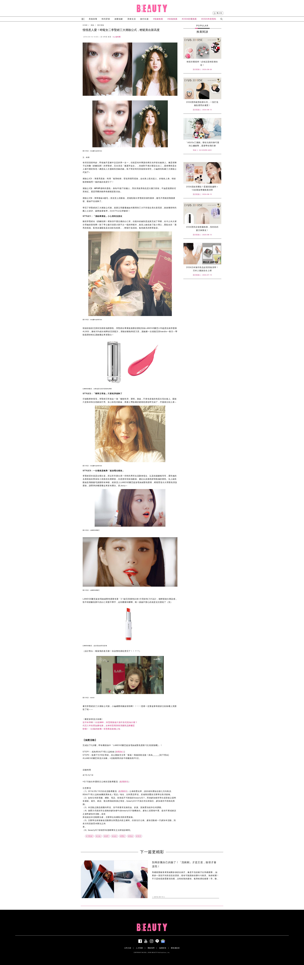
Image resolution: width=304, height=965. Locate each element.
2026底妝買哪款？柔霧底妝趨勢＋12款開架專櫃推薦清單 (202, 188)
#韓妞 (130, 836)
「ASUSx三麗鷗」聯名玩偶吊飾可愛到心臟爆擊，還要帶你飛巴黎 (202, 144)
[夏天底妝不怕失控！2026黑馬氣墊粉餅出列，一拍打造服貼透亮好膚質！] (202, 88)
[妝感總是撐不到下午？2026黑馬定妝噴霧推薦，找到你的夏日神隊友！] (202, 213)
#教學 (106, 836)
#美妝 (98, 836)
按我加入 (120, 752)
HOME (85, 25)
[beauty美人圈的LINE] (158, 941)
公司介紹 (127, 948)
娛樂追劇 (119, 19)
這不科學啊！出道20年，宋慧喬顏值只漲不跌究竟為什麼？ (110, 722)
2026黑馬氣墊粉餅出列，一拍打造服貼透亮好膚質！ (202, 103)
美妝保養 (93, 19)
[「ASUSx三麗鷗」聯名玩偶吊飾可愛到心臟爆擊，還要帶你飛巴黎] (202, 129)
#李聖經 (89, 836)
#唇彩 (122, 836)
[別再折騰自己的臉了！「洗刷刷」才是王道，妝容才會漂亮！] (114, 879)
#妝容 (114, 836)
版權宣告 (162, 948)
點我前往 (124, 782)
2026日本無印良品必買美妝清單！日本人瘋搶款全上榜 (202, 269)
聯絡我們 (151, 948)
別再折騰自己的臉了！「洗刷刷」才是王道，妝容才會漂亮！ (184, 864)
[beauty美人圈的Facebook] (140, 941)
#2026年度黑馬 (208, 19)
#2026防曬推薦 (189, 19)
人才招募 (139, 948)
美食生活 (131, 19)
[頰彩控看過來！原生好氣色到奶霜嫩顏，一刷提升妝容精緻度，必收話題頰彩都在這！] (202, 48)
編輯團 (118, 37)
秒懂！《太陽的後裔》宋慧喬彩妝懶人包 (101, 729)
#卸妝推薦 (172, 19)
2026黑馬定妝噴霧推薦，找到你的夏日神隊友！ (202, 228)
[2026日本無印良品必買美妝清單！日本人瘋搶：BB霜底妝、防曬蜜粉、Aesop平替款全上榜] (202, 253)
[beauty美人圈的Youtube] (146, 941)
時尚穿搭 (106, 19)
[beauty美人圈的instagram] (152, 941)
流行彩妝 (100, 25)
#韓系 (138, 836)
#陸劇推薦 (158, 19)
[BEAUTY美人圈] (152, 8)
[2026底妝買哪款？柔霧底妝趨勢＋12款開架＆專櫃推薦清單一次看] (202, 173)
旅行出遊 (144, 19)
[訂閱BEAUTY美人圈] (163, 941)
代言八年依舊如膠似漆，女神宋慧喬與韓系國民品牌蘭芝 (109, 725)
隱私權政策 (175, 948)
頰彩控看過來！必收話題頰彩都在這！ (202, 63)
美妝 (92, 25)
